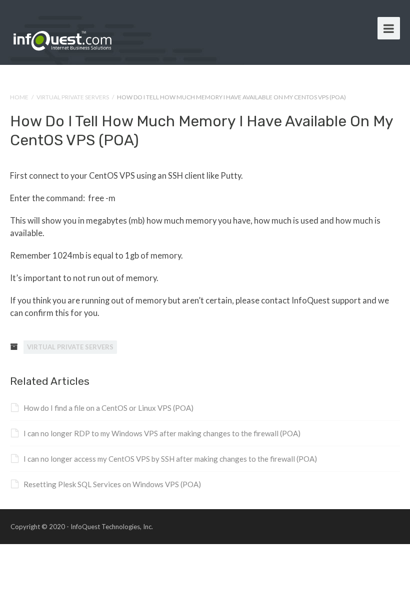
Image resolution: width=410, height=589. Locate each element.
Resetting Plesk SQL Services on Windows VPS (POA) (112, 484)
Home (19, 97)
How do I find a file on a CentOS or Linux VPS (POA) (109, 407)
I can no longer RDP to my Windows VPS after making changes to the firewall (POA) (162, 433)
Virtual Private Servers (72, 97)
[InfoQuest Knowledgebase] (62, 38)
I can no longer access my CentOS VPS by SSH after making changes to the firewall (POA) (170, 458)
